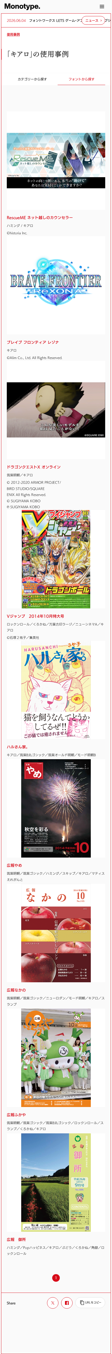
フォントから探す (82, 79)
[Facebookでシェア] (67, 1303)
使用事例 (13, 34)
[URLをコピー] (90, 1302)
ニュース (91, 20)
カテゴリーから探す (32, 79)
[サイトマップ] (102, 6)
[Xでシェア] (52, 1303)
